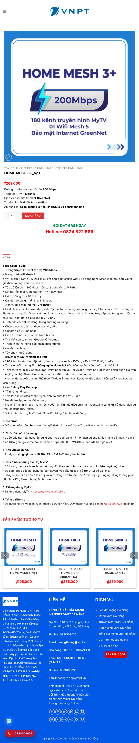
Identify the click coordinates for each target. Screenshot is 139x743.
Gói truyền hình (108, 645)
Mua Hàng (33, 215)
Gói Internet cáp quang (113, 639)
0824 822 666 (78, 231)
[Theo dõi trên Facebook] (52, 712)
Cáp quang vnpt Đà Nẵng (115, 627)
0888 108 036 (113, 503)
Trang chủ (11, 168)
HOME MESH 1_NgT (23, 573)
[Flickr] (58, 719)
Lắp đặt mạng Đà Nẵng (113, 610)
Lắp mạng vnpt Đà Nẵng (84, 738)
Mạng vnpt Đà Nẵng (111, 616)
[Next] (134, 555)
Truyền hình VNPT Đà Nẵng (116, 622)
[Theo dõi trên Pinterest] (70, 712)
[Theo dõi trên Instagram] (58, 712)
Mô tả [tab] (6, 257)
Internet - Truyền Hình (36, 168)
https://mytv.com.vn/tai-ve (48, 491)
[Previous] (5, 555)
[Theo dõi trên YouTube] (52, 719)
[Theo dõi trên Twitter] (64, 712)
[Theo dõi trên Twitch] (82, 719)
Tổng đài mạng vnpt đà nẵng (117, 633)
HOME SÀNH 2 (115, 573)
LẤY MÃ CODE (115, 654)
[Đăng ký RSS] (76, 712)
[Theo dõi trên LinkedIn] (82, 712)
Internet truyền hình (68, 168)
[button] (5, 11)
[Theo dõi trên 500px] (64, 719)
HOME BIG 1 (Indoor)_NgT (69, 575)
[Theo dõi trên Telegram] (76, 719)
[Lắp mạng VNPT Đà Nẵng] (69, 11)
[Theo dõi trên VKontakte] (70, 719)
